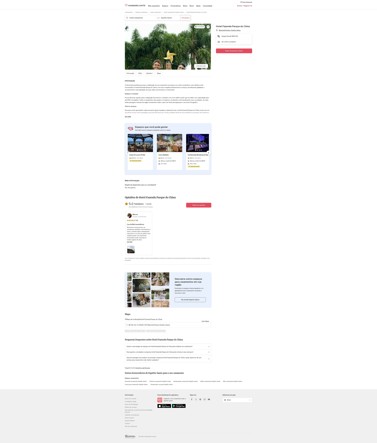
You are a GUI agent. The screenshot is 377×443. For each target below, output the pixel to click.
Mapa (159, 73)
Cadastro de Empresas (132, 415)
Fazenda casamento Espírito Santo (136, 381)
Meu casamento (154, 6)
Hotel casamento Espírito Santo (174, 12)
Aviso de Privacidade (131, 404)
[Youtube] (209, 399)
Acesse (239, 6)
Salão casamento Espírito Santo (210, 381)
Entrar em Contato (130, 398)
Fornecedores (176, 6)
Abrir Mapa (205, 321)
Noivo (192, 6)
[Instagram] (204, 399)
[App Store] (164, 407)
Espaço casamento (142, 12)
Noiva (185, 6)
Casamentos (129, 12)
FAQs (140, 73)
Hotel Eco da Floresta (142, 368)
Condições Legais (130, 401)
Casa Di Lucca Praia (137, 155)
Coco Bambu (163, 155)
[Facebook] (191, 399)
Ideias (198, 6)
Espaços (165, 6)
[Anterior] (127, 153)
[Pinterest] (200, 399)
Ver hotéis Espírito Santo (190, 300)
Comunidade (207, 6)
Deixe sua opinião (198, 205)
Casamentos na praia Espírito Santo (161, 384)
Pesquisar (186, 18)
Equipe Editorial (130, 420)
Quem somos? (129, 418)
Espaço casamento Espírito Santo (135, 331)
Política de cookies (131, 407)
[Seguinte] (208, 153)
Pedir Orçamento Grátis (234, 51)
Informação (130, 73)
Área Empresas (247, 2)
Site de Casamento (131, 426)
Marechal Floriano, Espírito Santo (230, 30)
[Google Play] (179, 407)
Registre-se (248, 6)
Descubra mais (201, 66)
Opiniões (149, 73)
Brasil (229, 400)
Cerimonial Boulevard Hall (198, 155)
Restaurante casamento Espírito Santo (186, 381)
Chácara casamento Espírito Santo (160, 381)
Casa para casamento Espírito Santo (136, 384)
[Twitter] (196, 399)
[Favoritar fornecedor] (208, 26)
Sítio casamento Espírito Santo (232, 381)
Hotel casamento (156, 12)
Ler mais (128, 117)
